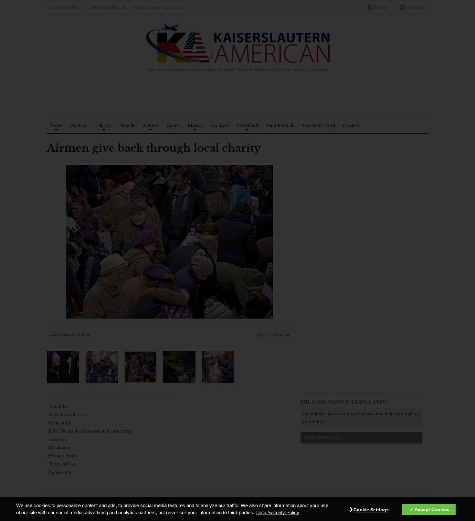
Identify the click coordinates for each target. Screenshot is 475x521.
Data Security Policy (277, 512)
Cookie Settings (371, 509)
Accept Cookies (432, 509)
